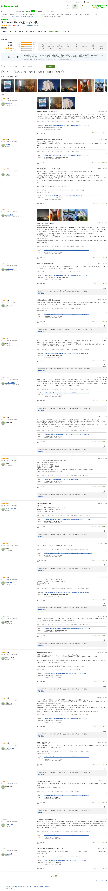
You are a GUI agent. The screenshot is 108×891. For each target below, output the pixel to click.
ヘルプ (65, 2)
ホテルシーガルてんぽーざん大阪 (19, 22)
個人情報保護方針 (17, 886)
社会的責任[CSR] (27, 886)
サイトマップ (79, 2)
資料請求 (47, 886)
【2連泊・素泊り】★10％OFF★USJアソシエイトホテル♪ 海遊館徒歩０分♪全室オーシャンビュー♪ (66, 125)
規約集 (41, 886)
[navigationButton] (104, 85)
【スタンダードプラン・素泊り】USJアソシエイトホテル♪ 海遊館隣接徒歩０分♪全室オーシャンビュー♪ (68, 519)
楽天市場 (95, 2)
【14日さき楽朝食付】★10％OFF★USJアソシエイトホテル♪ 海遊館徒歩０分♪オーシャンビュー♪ (66, 250)
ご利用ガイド (71, 2)
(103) (30, 32)
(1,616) (54, 32)
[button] (7, 85)
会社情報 (8, 886)
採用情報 (36, 886)
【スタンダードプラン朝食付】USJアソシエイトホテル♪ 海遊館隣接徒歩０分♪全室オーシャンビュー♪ (67, 196)
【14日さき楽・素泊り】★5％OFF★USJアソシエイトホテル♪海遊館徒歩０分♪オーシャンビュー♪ (66, 314)
